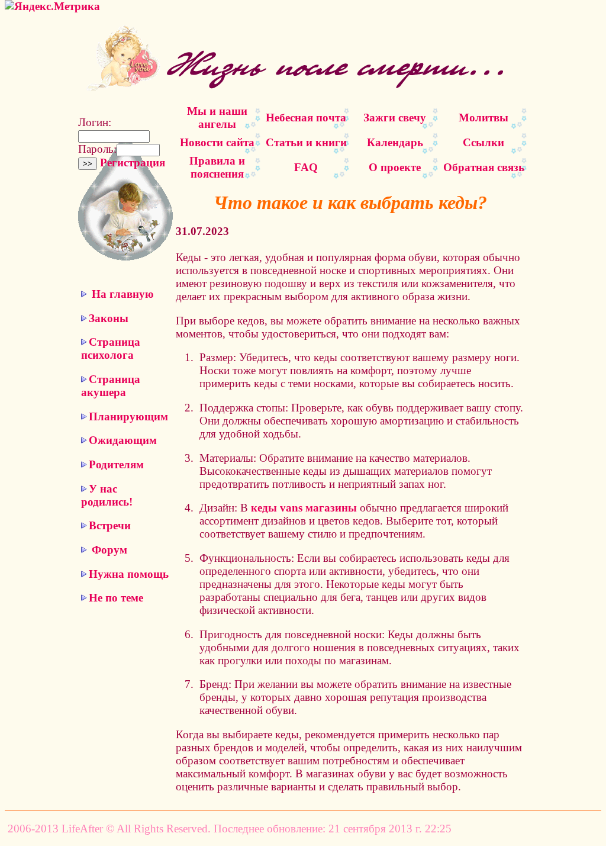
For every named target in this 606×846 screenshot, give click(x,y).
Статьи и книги (306, 142)
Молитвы (483, 117)
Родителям (116, 464)
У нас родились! (107, 495)
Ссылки (483, 142)
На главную (123, 294)
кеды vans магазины (304, 507)
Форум (109, 549)
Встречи (110, 525)
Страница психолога (110, 348)
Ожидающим (123, 440)
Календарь (395, 142)
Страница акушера (110, 385)
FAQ (306, 167)
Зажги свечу (394, 117)
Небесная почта (306, 117)
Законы (108, 318)
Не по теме (116, 597)
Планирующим (128, 416)
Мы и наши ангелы (217, 117)
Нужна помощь (129, 574)
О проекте (395, 167)
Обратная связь (483, 167)
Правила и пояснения (217, 167)
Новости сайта (217, 142)
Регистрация (132, 162)
